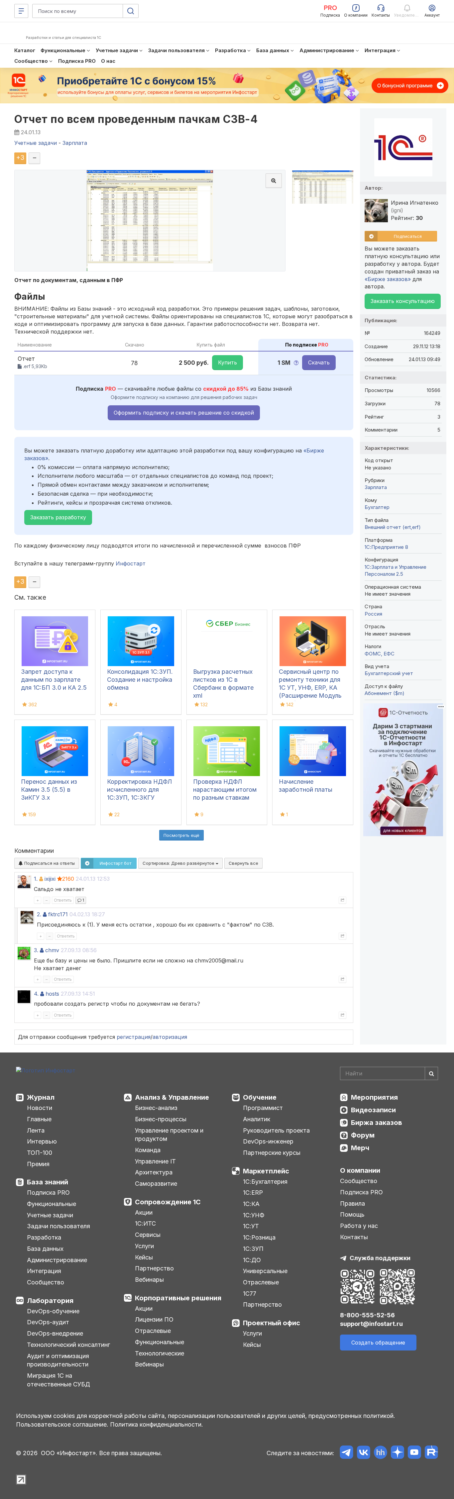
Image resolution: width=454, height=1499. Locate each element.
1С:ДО (252, 1259)
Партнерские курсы (271, 1152)
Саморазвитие (156, 1183)
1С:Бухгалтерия (265, 1181)
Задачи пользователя (58, 1226)
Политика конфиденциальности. (156, 1424)
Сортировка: (179, 863)
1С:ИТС (145, 1223)
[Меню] (21, 11)
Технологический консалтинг (68, 1344)
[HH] (380, 1453)
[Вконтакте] (363, 1453)
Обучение (260, 1097)
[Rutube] (431, 1453)
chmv (52, 950)
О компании (360, 1170)
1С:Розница (259, 1237)
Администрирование (57, 1259)
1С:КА (251, 1203)
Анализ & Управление (172, 1097)
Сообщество (45, 1282)
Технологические (159, 1353)
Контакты (354, 1237)
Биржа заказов (376, 1123)
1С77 (249, 1293)
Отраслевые (153, 1330)
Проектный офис (271, 1323)
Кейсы (144, 1257)
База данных (45, 1248)
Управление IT (155, 1161)
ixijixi (50, 878)
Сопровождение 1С (168, 1202)
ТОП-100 (39, 1152)
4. (36, 993)
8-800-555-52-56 (367, 1315)
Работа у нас (359, 1225)
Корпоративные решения (178, 1298)
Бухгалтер (377, 507)
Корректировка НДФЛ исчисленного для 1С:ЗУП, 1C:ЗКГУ (139, 789)
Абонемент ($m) (384, 693)
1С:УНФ (253, 1215)
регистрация (134, 1037)
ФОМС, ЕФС (380, 653)
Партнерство (154, 1268)
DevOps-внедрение (55, 1333)
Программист (263, 1107)
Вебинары (149, 1279)
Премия (38, 1163)
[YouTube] (414, 1453)
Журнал (41, 1097)
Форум (363, 1135)
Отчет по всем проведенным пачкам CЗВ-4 (136, 119)
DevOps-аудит (48, 1322)
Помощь (352, 1214)
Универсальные (265, 1270)
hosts (52, 993)
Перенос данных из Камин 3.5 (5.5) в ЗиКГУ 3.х (49, 789)
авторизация (170, 1037)
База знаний (47, 1182)
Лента (36, 1130)
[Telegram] (346, 1453)
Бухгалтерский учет (389, 673)
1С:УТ (251, 1226)
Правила (352, 1203)
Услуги (144, 1246)
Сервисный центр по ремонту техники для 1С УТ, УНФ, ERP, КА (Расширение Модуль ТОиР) (310, 687)
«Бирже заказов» (388, 279)
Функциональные (51, 1203)
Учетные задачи (50, 1215)
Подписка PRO (48, 1192)
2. (39, 914)
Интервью (42, 1141)
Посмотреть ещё (181, 835)
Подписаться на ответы (49, 863)
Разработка (44, 1237)
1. (36, 878)
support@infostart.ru (371, 1323)
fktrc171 (58, 914)
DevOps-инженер (268, 1141)
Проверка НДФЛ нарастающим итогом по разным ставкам (225, 789)
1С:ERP (253, 1192)
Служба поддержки (380, 1257)
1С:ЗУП (253, 1248)
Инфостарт (131, 563)
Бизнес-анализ (156, 1107)
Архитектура (153, 1172)
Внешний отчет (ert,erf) (393, 527)
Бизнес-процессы (160, 1119)
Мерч (360, 1148)
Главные (39, 1119)
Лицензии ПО (154, 1319)
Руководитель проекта (276, 1130)
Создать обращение (378, 1342)
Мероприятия (374, 1097)
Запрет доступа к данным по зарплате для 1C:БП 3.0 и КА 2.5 (54, 679)
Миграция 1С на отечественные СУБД (58, 1380)
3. (36, 950)
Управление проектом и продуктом (169, 1135)
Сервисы (148, 1234)
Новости (39, 1107)
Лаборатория (50, 1301)
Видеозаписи (373, 1110)
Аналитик (256, 1119)
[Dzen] (397, 1453)
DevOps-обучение (53, 1311)
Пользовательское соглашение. (62, 1424)
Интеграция (44, 1270)
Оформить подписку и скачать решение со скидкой (184, 412)
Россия (373, 614)
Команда (148, 1150)
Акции (144, 1212)
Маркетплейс (266, 1171)
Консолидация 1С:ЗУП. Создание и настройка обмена (140, 679)
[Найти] (431, 1073)
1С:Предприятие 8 (386, 547)
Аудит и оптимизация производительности (58, 1360)
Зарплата (376, 487)
